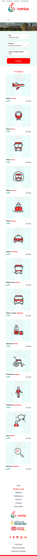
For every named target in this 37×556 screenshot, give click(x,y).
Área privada (18, 506)
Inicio (18, 485)
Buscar (19, 61)
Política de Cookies (18, 548)
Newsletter (25, 1)
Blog (3, 1)
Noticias (9, 1)
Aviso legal (18, 544)
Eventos (17, 1)
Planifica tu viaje (18, 489)
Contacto (18, 503)
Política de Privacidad (18, 551)
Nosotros (18, 499)
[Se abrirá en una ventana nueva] (19, 514)
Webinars (18, 492)
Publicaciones (18, 496)
